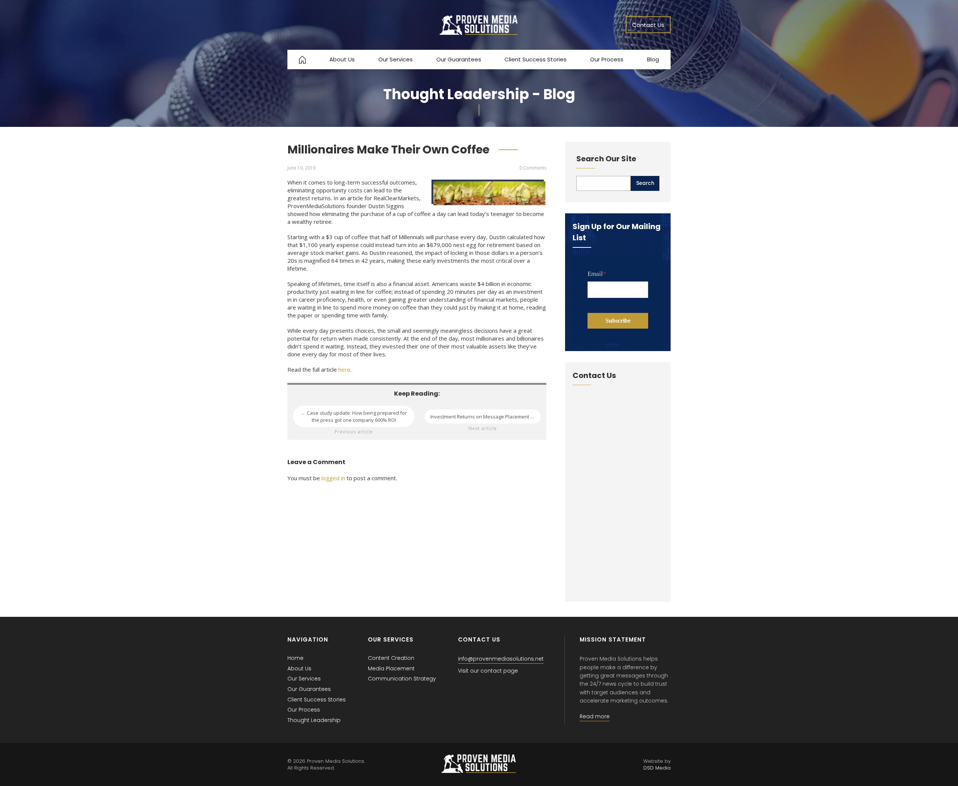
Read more (595, 716)
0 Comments (532, 168)
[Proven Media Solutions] (479, 33)
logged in (333, 478)
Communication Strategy (402, 678)
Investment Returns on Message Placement (482, 416)
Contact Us (648, 25)
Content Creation (391, 658)
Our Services (395, 59)
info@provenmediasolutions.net (501, 658)
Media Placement (391, 668)
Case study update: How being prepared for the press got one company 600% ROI (354, 416)
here (344, 369)
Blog (653, 59)
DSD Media (657, 767)
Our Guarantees (458, 59)
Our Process (606, 59)
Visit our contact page (488, 670)
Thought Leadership (314, 720)
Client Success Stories (535, 59)
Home (295, 658)
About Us (342, 59)
